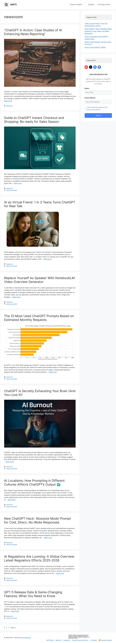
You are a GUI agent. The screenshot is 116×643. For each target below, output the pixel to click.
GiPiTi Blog (50, 640)
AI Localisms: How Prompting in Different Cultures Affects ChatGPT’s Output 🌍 (34, 482)
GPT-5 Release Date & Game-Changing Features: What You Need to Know (33, 594)
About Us (58, 640)
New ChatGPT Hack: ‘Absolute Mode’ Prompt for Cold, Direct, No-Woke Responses (37, 520)
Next (13, 627)
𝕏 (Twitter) (93, 640)
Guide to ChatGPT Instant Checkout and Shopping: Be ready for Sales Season (34, 119)
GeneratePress (26, 637)
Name (87, 88)
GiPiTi (13, 4)
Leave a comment (11, 190)
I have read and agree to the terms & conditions (97, 108)
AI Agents (91, 4)
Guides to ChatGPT (76, 4)
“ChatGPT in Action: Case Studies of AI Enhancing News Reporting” (33, 32)
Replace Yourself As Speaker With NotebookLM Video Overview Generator (39, 280)
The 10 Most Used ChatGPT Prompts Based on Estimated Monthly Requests (39, 318)
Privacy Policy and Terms (80, 640)
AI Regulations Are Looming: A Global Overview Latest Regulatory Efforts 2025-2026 (39, 558)
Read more (8, 101)
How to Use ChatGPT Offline (95, 47)
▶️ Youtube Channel (105, 640)
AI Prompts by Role (104, 4)
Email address (90, 98)
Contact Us (66, 640)
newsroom (9, 105)
